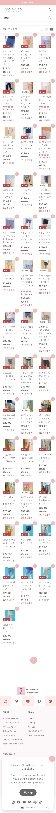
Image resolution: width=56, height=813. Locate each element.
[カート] (51, 10)
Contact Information (12, 739)
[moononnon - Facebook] (39, 701)
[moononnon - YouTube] (28, 701)
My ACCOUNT (35, 731)
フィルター (13, 29)
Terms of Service (11, 722)
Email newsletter (36, 735)
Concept (32, 722)
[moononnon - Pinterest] (50, 701)
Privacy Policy (10, 727)
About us (32, 727)
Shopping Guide (10, 718)
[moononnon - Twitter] (16, 701)
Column (31, 718)
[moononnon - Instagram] (5, 701)
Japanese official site (13, 744)
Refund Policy (9, 731)
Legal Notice (9, 735)
